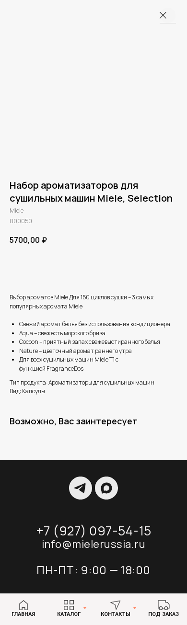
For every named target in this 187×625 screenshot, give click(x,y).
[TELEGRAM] (80, 488)
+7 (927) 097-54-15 (94, 530)
